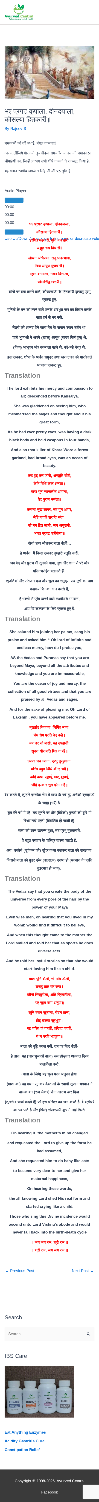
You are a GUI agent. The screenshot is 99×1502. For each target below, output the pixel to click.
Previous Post (19, 1271)
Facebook (49, 1492)
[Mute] (14, 232)
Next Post (83, 1271)
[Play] (14, 200)
